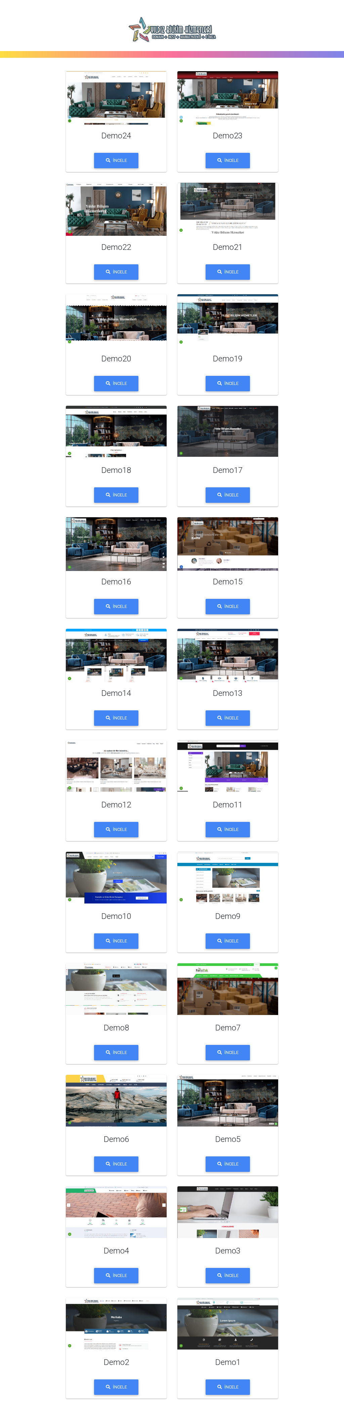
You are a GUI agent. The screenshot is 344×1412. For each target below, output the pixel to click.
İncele (120, 160)
